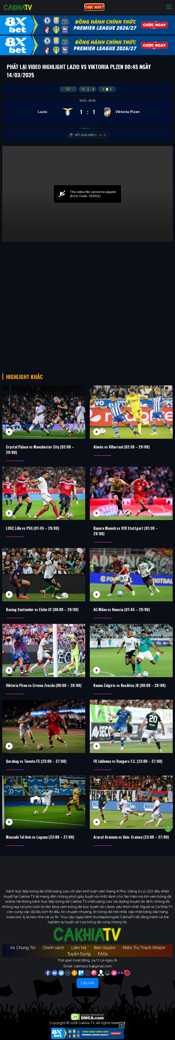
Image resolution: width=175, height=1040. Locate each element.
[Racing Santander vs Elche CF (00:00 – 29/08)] (43, 574)
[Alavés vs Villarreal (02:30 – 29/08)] (131, 412)
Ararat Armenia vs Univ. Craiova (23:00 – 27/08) (131, 837)
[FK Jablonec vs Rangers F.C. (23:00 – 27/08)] (131, 726)
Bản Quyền (104, 947)
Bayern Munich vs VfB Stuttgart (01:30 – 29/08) (125, 530)
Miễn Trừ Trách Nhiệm (144, 947)
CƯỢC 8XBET (94, 7)
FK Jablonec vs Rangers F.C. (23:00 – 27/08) (127, 761)
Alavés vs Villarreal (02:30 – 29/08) (121, 447)
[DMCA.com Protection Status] (88, 1016)
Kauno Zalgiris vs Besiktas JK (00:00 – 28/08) (129, 685)
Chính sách (53, 947)
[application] (87, 194)
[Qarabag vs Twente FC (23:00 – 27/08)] (43, 726)
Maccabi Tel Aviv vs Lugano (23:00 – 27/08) (40, 837)
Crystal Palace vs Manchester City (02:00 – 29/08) (40, 449)
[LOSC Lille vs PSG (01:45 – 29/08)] (43, 493)
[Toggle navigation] (168, 7)
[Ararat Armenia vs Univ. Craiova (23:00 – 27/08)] (131, 802)
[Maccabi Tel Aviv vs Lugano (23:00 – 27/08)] (43, 802)
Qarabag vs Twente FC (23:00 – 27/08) (36, 761)
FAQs (103, 953)
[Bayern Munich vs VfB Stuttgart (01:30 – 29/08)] (131, 493)
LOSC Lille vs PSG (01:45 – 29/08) (32, 528)
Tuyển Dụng (78, 953)
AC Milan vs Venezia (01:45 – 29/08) (121, 609)
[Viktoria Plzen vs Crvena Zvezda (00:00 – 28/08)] (43, 650)
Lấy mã (87, 983)
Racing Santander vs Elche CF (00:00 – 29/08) (42, 609)
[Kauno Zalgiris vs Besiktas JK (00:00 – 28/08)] (131, 650)
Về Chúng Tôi (22, 947)
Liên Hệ (79, 947)
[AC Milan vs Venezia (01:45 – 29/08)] (131, 574)
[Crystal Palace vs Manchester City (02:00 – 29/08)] (43, 412)
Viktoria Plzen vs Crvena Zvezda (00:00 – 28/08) (43, 685)
